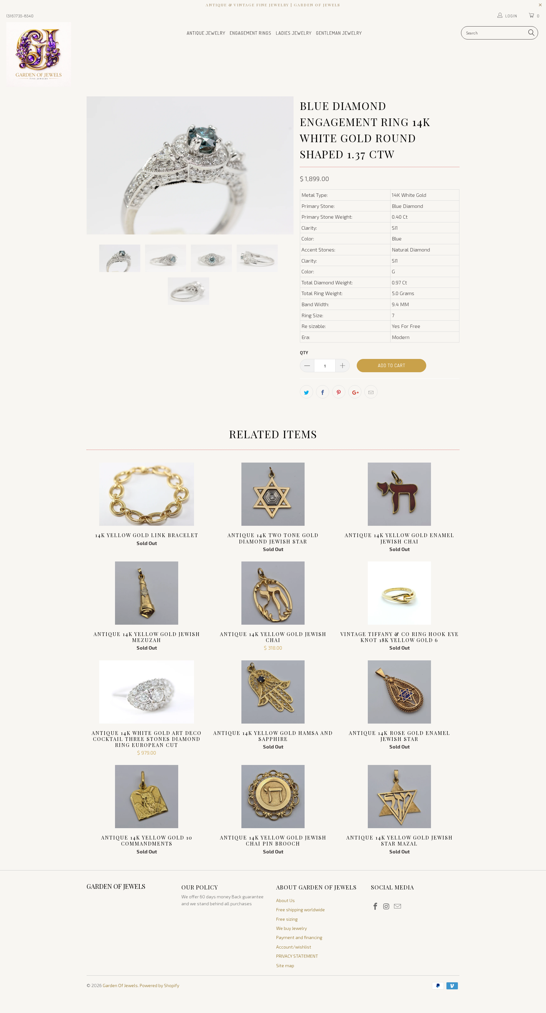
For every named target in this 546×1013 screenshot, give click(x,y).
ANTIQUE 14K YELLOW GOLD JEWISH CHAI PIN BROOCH (273, 796)
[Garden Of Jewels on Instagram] (386, 906)
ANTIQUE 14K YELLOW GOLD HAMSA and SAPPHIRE (273, 692)
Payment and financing (299, 937)
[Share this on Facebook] (322, 391)
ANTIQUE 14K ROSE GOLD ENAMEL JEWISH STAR (399, 692)
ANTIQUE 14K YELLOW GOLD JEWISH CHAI (273, 593)
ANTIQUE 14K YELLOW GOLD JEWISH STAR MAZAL (399, 796)
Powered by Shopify (159, 985)
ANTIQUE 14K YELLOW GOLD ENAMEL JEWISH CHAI (399, 494)
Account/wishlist (293, 946)
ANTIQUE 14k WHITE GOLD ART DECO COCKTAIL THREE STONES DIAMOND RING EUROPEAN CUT (147, 692)
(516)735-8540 (20, 15)
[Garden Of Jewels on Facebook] (375, 906)
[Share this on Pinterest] (338, 391)
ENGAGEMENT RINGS (250, 33)
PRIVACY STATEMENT (297, 956)
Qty (304, 352)
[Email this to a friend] (371, 391)
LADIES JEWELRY (294, 33)
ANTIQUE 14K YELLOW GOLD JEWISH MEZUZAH (147, 593)
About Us (285, 900)
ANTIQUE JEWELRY (206, 33)
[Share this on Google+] (354, 391)
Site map (285, 965)
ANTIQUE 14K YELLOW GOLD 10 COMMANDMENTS (147, 796)
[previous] (97, 165)
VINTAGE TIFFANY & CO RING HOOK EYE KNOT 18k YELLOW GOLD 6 (399, 593)
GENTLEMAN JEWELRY (339, 33)
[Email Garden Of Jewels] (397, 906)
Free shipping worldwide (300, 909)
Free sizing (287, 919)
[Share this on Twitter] (306, 391)
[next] (282, 165)
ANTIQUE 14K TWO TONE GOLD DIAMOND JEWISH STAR (273, 494)
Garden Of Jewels (120, 985)
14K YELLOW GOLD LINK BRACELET (147, 494)
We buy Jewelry (291, 928)
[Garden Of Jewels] (46, 54)
